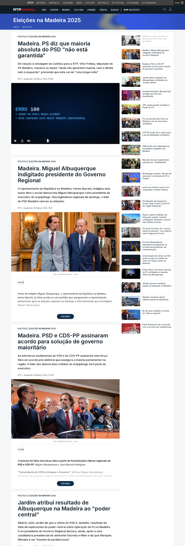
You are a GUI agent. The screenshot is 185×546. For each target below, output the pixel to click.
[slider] (75, 141)
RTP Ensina (133, 3)
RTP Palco (103, 3)
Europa (54, 10)
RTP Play (90, 3)
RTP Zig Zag (118, 3)
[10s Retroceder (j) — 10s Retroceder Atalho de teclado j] (22, 141)
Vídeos (103, 10)
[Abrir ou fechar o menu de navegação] (169, 9)
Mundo (66, 10)
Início (16, 27)
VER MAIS (65, 316)
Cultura (78, 10)
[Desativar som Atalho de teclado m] (28, 141)
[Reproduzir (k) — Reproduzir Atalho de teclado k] (15, 141)
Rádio (79, 3)
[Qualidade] (109, 141)
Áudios (115, 10)
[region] (65, 113)
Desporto (54, 3)
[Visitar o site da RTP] (31, 2)
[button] (165, 9)
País (44, 10)
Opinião (91, 10)
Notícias (41, 3)
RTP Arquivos (149, 3)
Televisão (68, 3)
